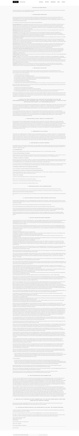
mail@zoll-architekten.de (26, 201)
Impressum (41, 434)
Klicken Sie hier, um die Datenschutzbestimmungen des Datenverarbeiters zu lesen (27, 180)
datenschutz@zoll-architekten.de (20, 425)
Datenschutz (45, 434)
